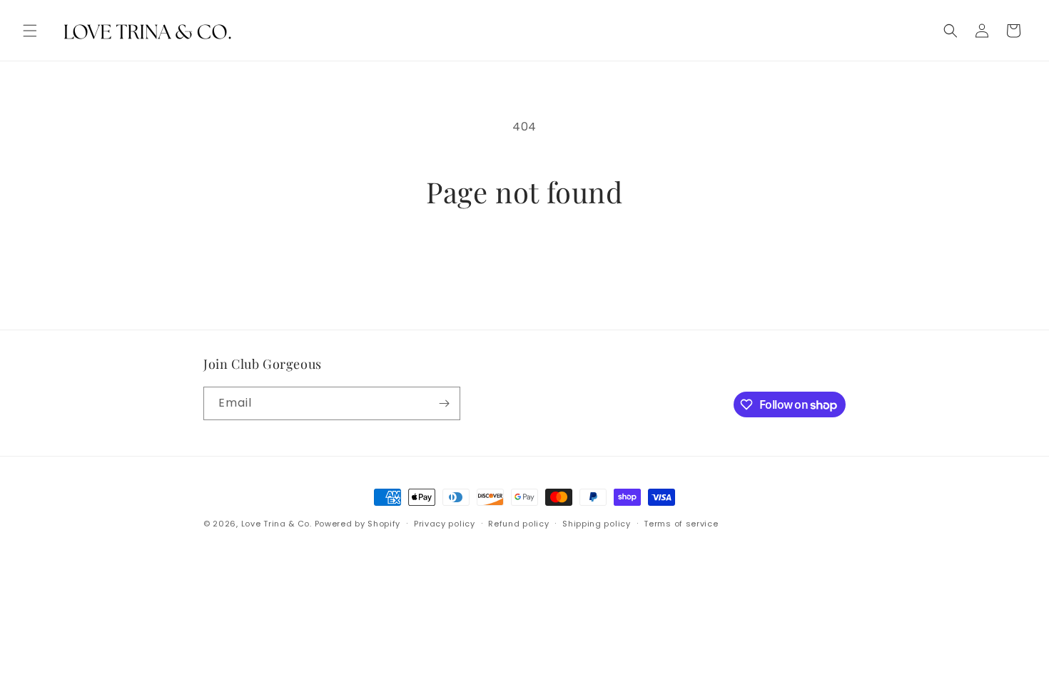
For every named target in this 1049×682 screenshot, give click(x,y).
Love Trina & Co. (276, 523)
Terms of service (681, 523)
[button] (30, 30)
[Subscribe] (444, 403)
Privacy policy (444, 523)
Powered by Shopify (358, 523)
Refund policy (518, 523)
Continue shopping (525, 262)
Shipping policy (596, 523)
